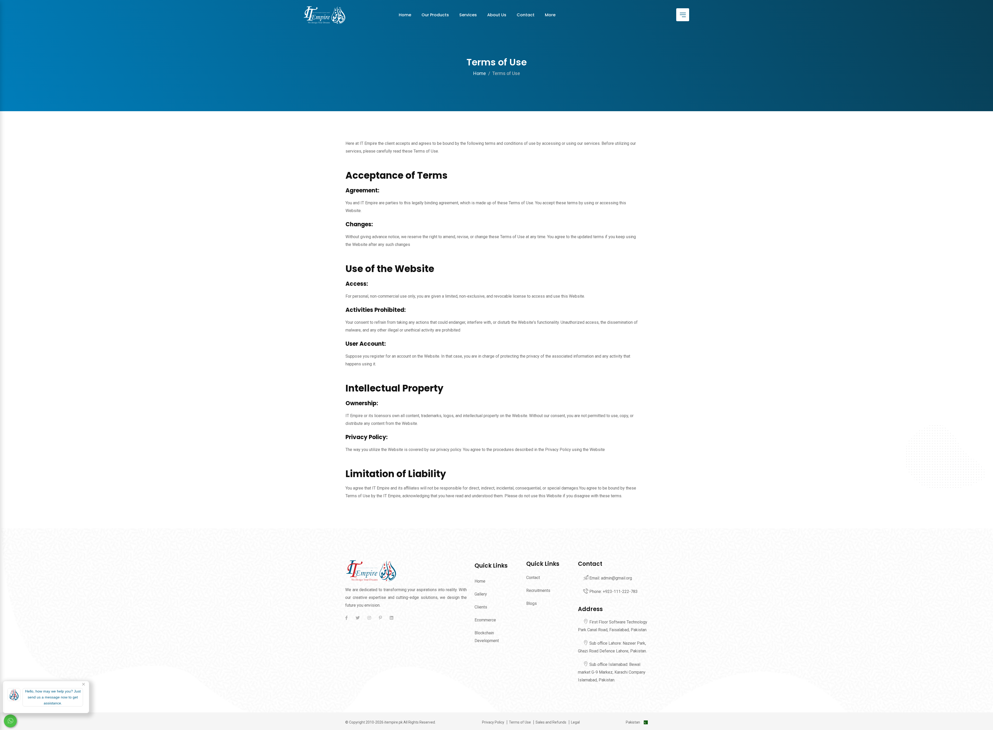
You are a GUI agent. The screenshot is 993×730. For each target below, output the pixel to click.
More (550, 15)
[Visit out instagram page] (369, 617)
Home (405, 15)
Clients (481, 607)
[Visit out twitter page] (357, 617)
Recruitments (538, 590)
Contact (526, 15)
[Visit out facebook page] (347, 617)
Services (468, 15)
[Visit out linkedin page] (391, 617)
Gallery (481, 594)
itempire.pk (393, 722)
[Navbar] (682, 14)
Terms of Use (520, 722)
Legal (575, 722)
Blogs (531, 603)
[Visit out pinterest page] (380, 617)
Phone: (613, 591)
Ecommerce (485, 620)
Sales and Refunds (551, 722)
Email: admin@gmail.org (610, 578)
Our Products (435, 15)
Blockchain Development (487, 636)
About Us (496, 15)
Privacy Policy (493, 722)
